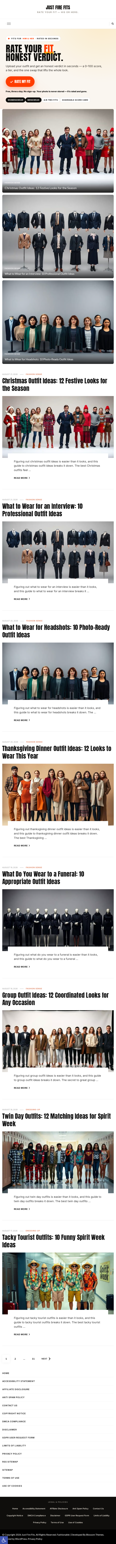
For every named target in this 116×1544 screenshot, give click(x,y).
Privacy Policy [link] (12, 1453)
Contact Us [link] (9, 1405)
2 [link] (16, 1358)
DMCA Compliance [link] (14, 1421)
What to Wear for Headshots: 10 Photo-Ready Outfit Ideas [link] (39, 359)
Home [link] (5, 1373)
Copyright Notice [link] (14, 1413)
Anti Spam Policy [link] (13, 1397)
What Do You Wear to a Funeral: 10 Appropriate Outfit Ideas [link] (43, 877)
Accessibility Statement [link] (18, 1381)
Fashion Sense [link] (12, 182)
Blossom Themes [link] (95, 1534)
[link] (4, 1540)
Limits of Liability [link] (14, 1445)
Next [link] (44, 1358)
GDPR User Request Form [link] (18, 1437)
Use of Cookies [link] (12, 1486)
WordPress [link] (21, 1538)
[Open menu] (9, 24)
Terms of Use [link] (10, 1478)
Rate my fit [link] (22, 81)
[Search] (113, 23)
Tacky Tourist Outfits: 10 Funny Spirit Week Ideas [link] (53, 1241)
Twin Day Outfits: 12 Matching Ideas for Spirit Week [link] (56, 1120)
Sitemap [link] (7, 1470)
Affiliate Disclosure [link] (16, 1389)
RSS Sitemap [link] (10, 1461)
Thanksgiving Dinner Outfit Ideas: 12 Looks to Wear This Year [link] (56, 752)
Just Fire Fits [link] (58, 7)
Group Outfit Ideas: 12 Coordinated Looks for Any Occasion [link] (55, 999)
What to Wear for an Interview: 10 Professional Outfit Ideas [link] (39, 273)
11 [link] (34, 1358)
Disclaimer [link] (9, 1429)
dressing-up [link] (33, 1109)
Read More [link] (21, 478)
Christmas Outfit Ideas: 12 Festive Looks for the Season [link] (41, 188)
